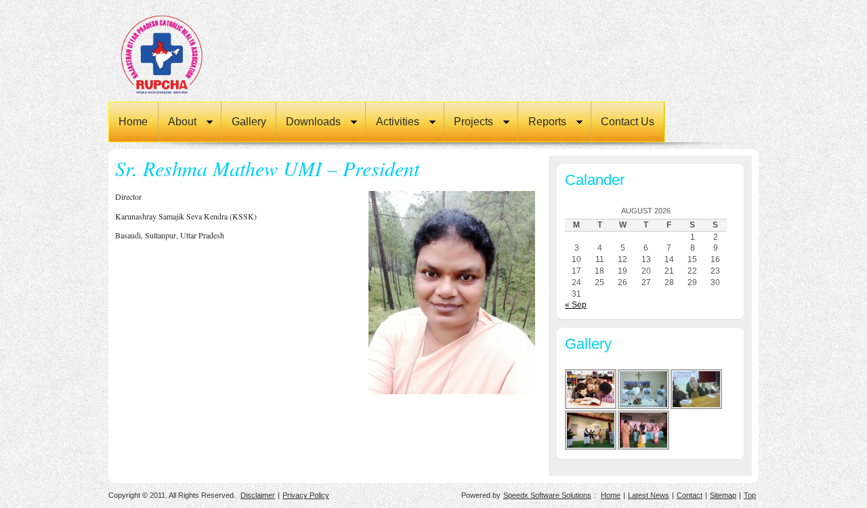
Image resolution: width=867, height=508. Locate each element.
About (177, 122)
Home (133, 121)
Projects (468, 122)
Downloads (308, 122)
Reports (542, 122)
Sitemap (723, 495)
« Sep (576, 305)
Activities (392, 122)
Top (750, 495)
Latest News (648, 495)
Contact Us (627, 121)
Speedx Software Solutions (547, 495)
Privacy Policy (305, 495)
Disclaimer (257, 495)
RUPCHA (176, 54)
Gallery (249, 121)
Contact (689, 495)
